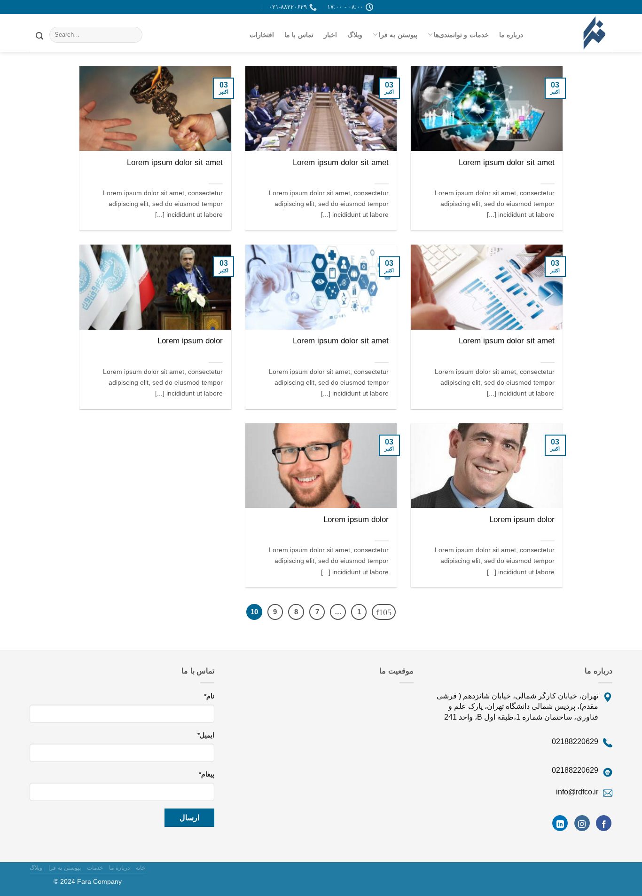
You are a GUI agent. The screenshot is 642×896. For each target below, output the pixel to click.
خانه (140, 867)
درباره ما (511, 35)
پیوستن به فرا (398, 35)
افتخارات (262, 35)
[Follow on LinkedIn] (560, 823)
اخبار (330, 35)
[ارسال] (39, 35)
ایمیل (205, 735)
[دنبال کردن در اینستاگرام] (582, 823)
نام (209, 696)
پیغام (206, 774)
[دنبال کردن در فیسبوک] (603, 823)
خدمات (95, 867)
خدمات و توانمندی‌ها (461, 35)
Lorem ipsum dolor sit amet (507, 162)
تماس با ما (298, 35)
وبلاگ (354, 35)
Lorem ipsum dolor (190, 340)
